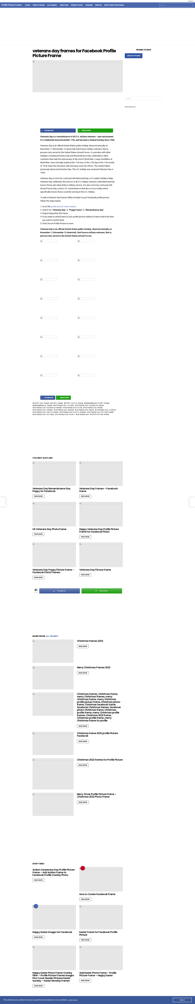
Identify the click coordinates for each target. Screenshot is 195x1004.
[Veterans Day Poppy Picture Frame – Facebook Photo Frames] (54, 555)
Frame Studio (77, 5)
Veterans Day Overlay (106, 410)
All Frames (52, 5)
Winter (98, 5)
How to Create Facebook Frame (97, 894)
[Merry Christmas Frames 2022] (53, 677)
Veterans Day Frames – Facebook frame (98, 490)
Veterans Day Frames (43, 410)
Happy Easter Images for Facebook (52, 932)
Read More (38, 496)
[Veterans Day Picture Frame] (101, 555)
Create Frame (39, 5)
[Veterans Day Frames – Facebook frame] (101, 473)
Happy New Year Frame (114, 5)
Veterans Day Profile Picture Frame (93, 414)
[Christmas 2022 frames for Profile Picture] (53, 773)
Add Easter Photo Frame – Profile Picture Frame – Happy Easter (97, 974)
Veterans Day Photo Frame (46, 412)
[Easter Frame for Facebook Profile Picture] (101, 917)
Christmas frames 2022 (90, 641)
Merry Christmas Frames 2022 (93, 667)
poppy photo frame (74, 403)
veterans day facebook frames (48, 408)
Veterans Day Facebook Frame (90, 405)
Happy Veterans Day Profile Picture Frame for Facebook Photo (99, 530)
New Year (64, 5)
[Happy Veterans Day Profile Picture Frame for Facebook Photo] (101, 514)
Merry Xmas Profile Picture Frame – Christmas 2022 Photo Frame (96, 795)
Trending (82, 868)
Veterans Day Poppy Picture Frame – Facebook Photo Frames (53, 571)
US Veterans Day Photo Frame (49, 529)
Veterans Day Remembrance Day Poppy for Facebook (51, 490)
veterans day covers (64, 405)
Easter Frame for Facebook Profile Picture (98, 933)
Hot (36, 906)
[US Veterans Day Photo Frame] (54, 514)
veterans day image (85, 410)
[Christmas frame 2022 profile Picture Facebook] (53, 743)
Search (191, 5)
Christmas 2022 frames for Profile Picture (100, 759)
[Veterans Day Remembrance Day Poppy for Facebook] (54, 473)
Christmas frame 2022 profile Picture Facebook (97, 735)
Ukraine (89, 5)
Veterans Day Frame (93, 408)
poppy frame (57, 403)
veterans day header (64, 410)
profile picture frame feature (63, 206)
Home (27, 5)
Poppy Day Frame (41, 403)
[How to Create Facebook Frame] (101, 879)
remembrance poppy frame (97, 403)
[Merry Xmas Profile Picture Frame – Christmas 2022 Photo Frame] (53, 804)
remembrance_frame (43, 405)
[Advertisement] (97, 26)
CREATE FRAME (133, 56)
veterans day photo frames (73, 412)
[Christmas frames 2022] (53, 651)
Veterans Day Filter (73, 408)
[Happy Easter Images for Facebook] (54, 917)
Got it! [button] (182, 1000)
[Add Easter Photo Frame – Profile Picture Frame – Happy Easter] (101, 958)
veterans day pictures (44, 414)
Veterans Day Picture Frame (101, 412)
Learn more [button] (72, 1000)
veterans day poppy (66, 414)
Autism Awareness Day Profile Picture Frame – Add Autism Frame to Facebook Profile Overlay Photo (53, 872)
